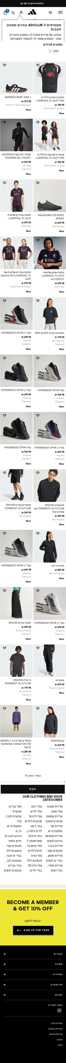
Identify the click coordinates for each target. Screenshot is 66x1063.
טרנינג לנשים (54, 841)
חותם (60, 1045)
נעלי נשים (56, 811)
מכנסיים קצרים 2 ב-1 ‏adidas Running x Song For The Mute (15, 744)
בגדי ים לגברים (13, 856)
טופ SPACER (57, 741)
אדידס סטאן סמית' (54, 856)
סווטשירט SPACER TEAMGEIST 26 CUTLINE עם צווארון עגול (49, 508)
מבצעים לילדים (13, 851)
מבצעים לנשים (12, 870)
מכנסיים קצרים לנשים (54, 851)
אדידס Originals (54, 846)
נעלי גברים (15, 806)
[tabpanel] (33, 418)
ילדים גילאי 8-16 (33, 831)
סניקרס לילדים (33, 821)
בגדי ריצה (36, 826)
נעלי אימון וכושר (33, 846)
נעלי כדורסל (35, 865)
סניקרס (17, 811)
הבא (32, 789)
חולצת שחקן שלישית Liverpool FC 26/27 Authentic (53, 275)
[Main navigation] (60, 12)
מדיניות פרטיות (55, 1034)
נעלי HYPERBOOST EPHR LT (16, 333)
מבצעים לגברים (13, 860)
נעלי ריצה (36, 806)
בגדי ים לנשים (54, 860)
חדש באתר (14, 841)
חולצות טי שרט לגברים (13, 826)
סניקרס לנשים (54, 821)
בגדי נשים (56, 870)
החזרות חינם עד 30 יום (32, 3)
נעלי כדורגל (35, 816)
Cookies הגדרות (55, 1029)
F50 (19, 821)
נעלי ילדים (36, 811)
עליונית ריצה (57, 566)
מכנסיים (60, 680)
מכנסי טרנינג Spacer (19, 623)
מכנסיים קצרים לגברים (13, 846)
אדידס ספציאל (53, 836)
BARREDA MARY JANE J (18, 97)
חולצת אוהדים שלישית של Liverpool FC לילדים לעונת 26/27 (16, 275)
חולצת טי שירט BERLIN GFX (49, 333)
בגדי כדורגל (35, 836)
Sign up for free (36, 930)
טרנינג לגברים (13, 836)
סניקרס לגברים (13, 816)
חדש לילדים (35, 851)
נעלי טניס (36, 856)
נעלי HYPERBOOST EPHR (50, 390)
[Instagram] (59, 1010)
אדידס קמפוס (54, 816)
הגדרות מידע (56, 1023)
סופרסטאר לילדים (33, 841)
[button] (53, 51)
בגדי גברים (14, 865)
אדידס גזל (56, 826)
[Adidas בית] (33, 12)
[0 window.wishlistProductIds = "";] (50, 12)
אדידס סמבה (54, 806)
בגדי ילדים (36, 870)
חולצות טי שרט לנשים (54, 831)
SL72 (18, 831)
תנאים (59, 1040)
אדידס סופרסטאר (54, 865)
